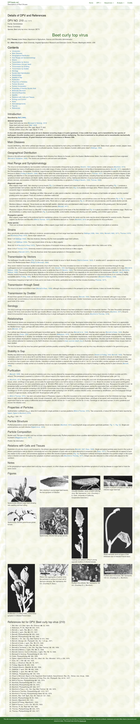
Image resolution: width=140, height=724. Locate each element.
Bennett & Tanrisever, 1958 (17, 158)
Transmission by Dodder (20, 69)
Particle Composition (19, 86)
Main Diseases (17, 53)
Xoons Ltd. (83, 721)
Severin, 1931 (60, 268)
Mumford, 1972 (119, 167)
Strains (14, 60)
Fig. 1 (116, 185)
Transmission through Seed (21, 64)
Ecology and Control (19, 99)
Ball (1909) (22, 117)
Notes (14, 101)
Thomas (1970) (125, 233)
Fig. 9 (45, 212)
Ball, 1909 (33, 125)
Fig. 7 (123, 198)
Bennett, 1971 (116, 169)
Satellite (15, 95)
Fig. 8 (92, 209)
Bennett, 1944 (84, 297)
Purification (16, 79)
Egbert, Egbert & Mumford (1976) (19, 413)
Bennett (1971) (24, 252)
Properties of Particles (19, 82)
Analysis (120, 3)
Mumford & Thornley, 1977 (73, 456)
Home (91, 3)
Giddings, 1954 (96, 148)
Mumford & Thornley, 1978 (99, 314)
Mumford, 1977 (115, 312)
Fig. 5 (118, 198)
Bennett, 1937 (80, 449)
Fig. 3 (34, 260)
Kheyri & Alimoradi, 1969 (39, 262)
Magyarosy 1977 (23, 437)
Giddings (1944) (20, 239)
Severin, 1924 (85, 167)
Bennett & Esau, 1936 (44, 288)
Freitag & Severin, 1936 (29, 173)
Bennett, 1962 (117, 272)
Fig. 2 (51, 185)
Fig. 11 (112, 425)
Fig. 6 (82, 201)
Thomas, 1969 (96, 180)
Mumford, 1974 (80, 219)
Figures (14, 106)
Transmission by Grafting (20, 66)
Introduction (16, 51)
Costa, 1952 (24, 334)
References (16, 108)
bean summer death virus (74, 341)
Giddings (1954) (21, 242)
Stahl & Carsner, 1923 (85, 260)
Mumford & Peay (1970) (19, 235)
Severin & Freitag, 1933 (103, 355)
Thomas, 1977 (97, 173)
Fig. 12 (118, 425)
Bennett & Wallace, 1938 (107, 277)
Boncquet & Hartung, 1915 (37, 123)
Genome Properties (19, 93)
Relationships (16, 75)
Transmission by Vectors (20, 62)
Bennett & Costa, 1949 (114, 332)
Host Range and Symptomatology (23, 58)
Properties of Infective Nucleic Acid (24, 88)
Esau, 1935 (90, 449)
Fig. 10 (76, 453)
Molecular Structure (19, 90)
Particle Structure (18, 84)
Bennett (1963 (109, 233)
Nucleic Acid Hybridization (21, 73)
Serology (15, 71)
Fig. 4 (75, 188)
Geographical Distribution (21, 55)
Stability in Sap (17, 77)
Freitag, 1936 (25, 277)
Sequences (108, 3)
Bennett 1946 (81, 332)
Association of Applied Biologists (30, 719)
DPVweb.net (17, 3)
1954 (101, 233)
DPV (98, 3)
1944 (97, 233)
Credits (129, 3)
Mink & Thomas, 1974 (41, 219)
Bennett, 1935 (117, 355)
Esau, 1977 (101, 451)
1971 (117, 233)
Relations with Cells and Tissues (23, 97)
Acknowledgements (18, 104)
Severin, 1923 (67, 270)
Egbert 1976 (38, 427)
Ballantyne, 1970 (63, 334)
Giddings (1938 (89, 233)
